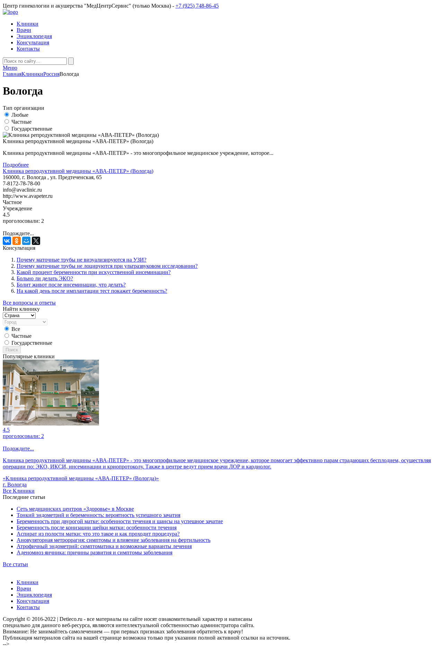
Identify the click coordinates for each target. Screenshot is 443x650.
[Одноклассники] (16, 241)
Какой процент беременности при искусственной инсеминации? (94, 272)
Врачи (24, 30)
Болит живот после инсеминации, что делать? (71, 285)
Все (15, 329)
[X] (36, 241)
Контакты (28, 49)
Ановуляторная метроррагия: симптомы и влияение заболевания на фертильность (113, 540)
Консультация (33, 42)
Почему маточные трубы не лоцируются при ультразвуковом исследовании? (107, 266)
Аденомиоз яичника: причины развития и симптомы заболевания (94, 552)
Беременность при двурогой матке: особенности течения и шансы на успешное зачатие (120, 521)
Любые (19, 115)
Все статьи (15, 564)
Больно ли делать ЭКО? (45, 278)
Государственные (31, 129)
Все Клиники (19, 491)
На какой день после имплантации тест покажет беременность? (92, 291)
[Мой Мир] (26, 241)
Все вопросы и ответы (29, 303)
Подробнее (16, 165)
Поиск (12, 349)
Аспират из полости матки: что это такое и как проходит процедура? (98, 534)
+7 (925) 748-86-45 (197, 6)
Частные (21, 122)
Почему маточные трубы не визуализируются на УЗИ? (81, 260)
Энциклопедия (34, 36)
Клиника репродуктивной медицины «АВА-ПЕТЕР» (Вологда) (78, 171)
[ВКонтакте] (7, 241)
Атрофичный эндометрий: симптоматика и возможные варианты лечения (104, 546)
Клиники (27, 24)
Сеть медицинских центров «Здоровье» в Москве (75, 509)
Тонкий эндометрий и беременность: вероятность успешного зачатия (98, 515)
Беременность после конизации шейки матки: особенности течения (97, 527)
